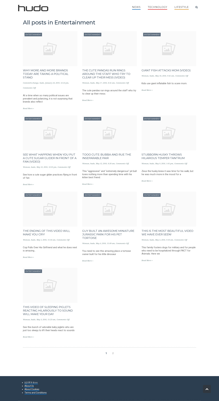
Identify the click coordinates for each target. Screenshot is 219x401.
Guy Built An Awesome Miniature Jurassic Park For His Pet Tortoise (108, 234)
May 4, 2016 (101, 243)
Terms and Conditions (36, 392)
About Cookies (32, 389)
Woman (85, 83)
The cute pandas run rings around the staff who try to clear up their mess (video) (106, 74)
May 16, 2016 (160, 76)
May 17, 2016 (101, 83)
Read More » (28, 108)
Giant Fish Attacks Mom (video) (166, 70)
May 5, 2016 (41, 240)
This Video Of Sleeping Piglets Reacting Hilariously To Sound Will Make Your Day (48, 310)
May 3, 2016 (41, 320)
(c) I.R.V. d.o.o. (31, 382)
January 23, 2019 (52, 83)
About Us (29, 386)
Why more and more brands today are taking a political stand (45, 74)
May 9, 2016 (160, 164)
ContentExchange (30, 83)
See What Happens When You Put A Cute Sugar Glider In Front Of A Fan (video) (49, 158)
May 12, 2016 (42, 167)
